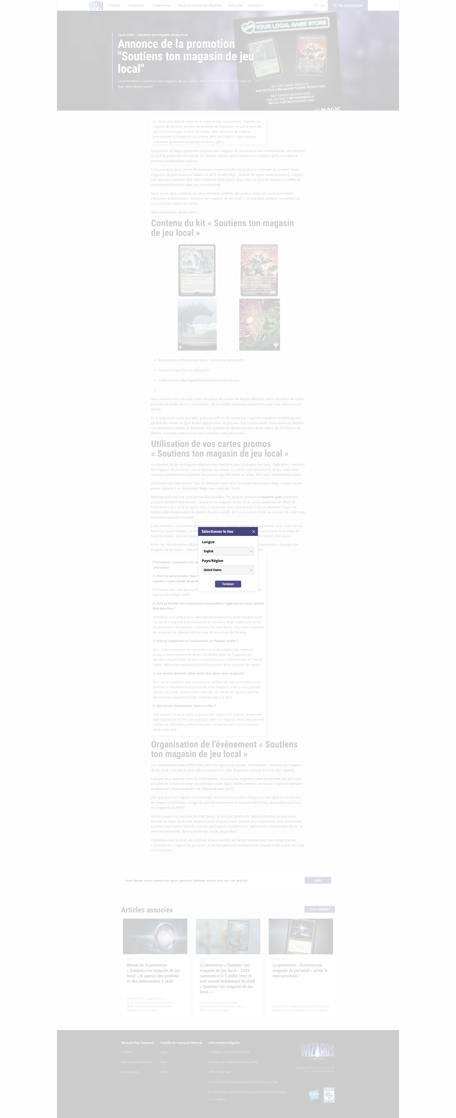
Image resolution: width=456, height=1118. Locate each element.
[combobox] (224, 551)
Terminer (228, 584)
